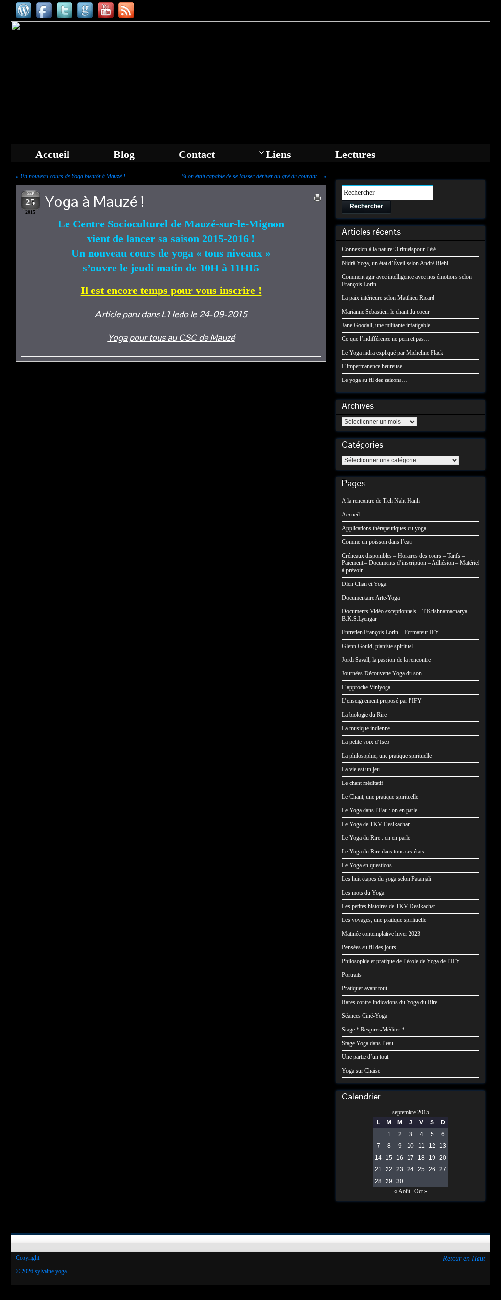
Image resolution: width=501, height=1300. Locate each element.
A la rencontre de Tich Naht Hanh (381, 500)
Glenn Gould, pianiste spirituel (377, 646)
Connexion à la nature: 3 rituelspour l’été (389, 249)
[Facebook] (44, 10)
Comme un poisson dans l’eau (377, 541)
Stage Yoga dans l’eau (367, 1043)
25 (421, 1169)
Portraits (352, 974)
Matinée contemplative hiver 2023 (381, 933)
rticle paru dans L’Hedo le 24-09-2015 (174, 314)
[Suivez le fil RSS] (126, 10)
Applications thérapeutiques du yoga (384, 528)
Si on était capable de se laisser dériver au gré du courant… (252, 176)
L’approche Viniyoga (366, 687)
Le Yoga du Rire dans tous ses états (383, 851)
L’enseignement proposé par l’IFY (382, 700)
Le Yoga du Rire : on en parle (376, 837)
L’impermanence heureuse (372, 366)
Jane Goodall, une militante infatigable (386, 325)
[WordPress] (23, 10)
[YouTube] (106, 10)
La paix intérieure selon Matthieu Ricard (388, 297)
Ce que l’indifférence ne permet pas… (386, 339)
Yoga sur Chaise (361, 1070)
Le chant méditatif (362, 783)
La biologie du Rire (364, 714)
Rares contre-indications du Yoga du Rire (389, 1002)
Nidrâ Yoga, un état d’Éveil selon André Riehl (395, 263)
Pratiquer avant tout (364, 988)
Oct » (420, 1191)
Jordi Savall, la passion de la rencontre (386, 659)
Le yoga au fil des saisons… (375, 380)
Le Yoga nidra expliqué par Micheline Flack (392, 352)
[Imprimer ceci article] (317, 198)
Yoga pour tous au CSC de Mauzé (171, 337)
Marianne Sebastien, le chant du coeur (386, 311)
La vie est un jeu (361, 769)
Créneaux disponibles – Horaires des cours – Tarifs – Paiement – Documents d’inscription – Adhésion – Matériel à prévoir (410, 563)
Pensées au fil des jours (369, 947)
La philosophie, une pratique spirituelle (387, 755)
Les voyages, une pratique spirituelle (384, 920)
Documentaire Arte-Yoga (371, 597)
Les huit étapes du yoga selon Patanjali (386, 878)
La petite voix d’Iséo (365, 742)
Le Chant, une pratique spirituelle (380, 796)
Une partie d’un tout (365, 1056)
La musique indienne (366, 728)
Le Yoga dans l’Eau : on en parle (379, 810)
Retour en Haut (464, 1258)
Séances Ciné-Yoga (364, 1015)
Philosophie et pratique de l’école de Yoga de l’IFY (401, 961)
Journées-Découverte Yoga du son (382, 673)
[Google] (85, 10)
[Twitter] (64, 10)
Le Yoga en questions (367, 865)
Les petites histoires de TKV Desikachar (388, 906)
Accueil (351, 514)
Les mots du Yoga (363, 892)
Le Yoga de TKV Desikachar (376, 824)
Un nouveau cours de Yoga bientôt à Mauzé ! (72, 176)
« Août (402, 1191)
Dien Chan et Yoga (364, 584)
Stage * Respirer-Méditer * (373, 1029)
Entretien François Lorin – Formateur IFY (390, 632)
